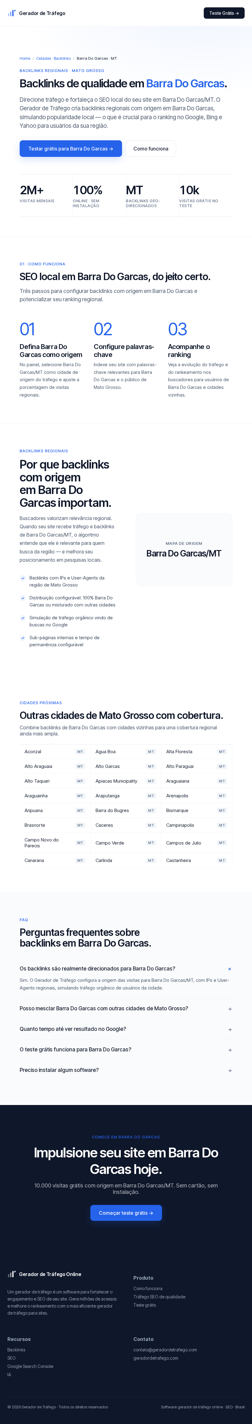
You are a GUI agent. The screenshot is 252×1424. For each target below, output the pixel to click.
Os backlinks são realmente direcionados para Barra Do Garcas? (97, 969)
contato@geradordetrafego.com (165, 1349)
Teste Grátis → (224, 13)
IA (9, 1374)
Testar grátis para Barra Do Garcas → (70, 149)
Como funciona (150, 149)
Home (25, 58)
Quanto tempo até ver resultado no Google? (73, 1029)
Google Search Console (30, 1366)
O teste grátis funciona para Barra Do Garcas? (75, 1049)
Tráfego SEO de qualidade (159, 1296)
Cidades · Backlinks (53, 58)
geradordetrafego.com (155, 1358)
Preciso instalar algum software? (59, 1070)
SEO (11, 1358)
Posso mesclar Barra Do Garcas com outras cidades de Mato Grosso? (104, 1008)
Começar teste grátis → (126, 1213)
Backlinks (16, 1349)
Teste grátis (144, 1305)
